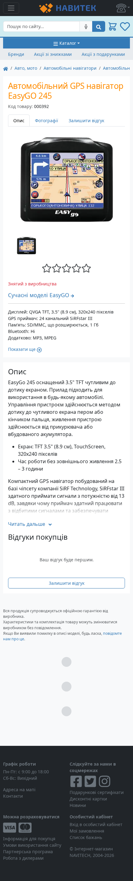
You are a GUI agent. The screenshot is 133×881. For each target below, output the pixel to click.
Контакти (13, 796)
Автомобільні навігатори (70, 68)
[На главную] (5, 68)
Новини (78, 805)
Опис (18, 120)
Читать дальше (26, 524)
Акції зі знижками (53, 54)
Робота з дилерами (23, 858)
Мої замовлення (87, 831)
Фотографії (46, 120)
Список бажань (86, 837)
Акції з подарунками (103, 54)
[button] (123, 8)
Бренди (16, 54)
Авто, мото (26, 68)
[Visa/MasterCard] (33, 827)
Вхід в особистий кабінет (96, 824)
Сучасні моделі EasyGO (38, 295)
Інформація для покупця (29, 839)
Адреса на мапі (19, 789)
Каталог (67, 43)
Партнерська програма (28, 851)
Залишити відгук (86, 120)
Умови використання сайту (32, 845)
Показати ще (22, 349)
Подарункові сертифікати (97, 792)
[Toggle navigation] (11, 8)
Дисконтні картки (88, 799)
